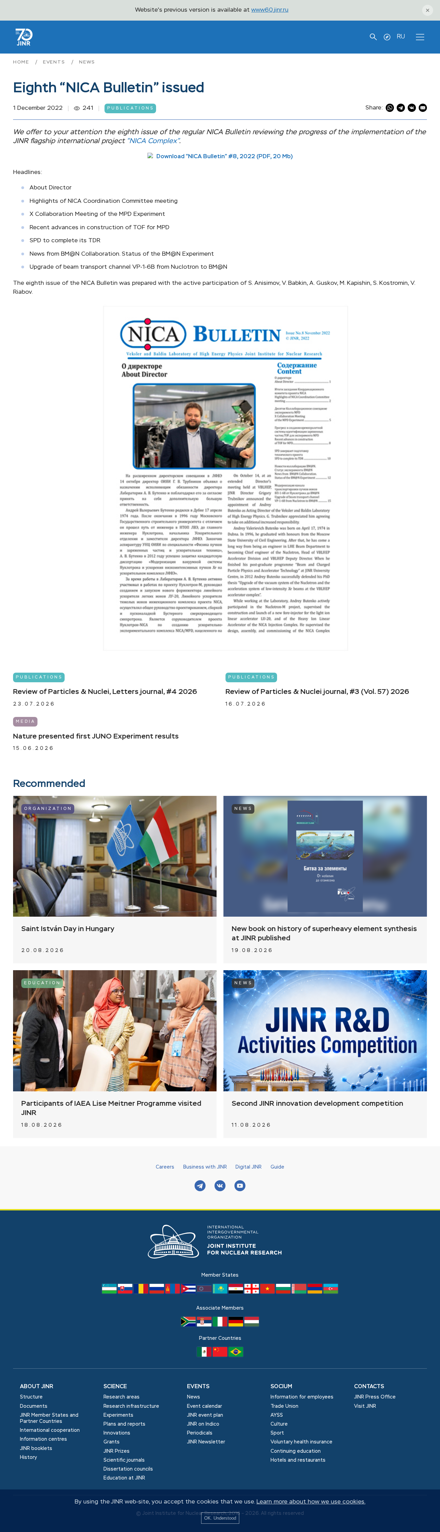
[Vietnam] (268, 1292)
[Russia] (157, 1292)
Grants (111, 1442)
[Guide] (387, 37)
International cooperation (50, 1430)
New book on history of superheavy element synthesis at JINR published (324, 934)
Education (42, 983)
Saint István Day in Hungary (67, 929)
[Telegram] (200, 1186)
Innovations (116, 1433)
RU (401, 37)
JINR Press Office (375, 1397)
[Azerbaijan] (330, 1292)
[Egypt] (236, 1292)
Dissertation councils (128, 1469)
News (87, 62)
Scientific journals (124, 1460)
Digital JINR (248, 1167)
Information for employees (302, 1397)
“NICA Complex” (152, 141)
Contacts (369, 1387)
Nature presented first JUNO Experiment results (96, 736)
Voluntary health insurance (301, 1442)
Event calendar (204, 1406)
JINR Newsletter (206, 1442)
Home (22, 62)
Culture (279, 1424)
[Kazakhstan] (221, 1292)
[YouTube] (239, 1186)
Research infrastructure (131, 1406)
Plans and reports (124, 1424)
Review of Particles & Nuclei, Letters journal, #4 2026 (105, 692)
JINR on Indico (203, 1424)
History (28, 1457)
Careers (165, 1167)
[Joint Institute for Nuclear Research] (220, 1266)
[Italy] (221, 1325)
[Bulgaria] (284, 1292)
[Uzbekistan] (110, 1292)
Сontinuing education (296, 1451)
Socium (281, 1387)
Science (115, 1387)
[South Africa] (189, 1325)
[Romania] (142, 1292)
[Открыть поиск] (373, 37)
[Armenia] (315, 1292)
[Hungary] (251, 1325)
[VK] (220, 1186)
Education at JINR (124, 1478)
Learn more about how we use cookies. (310, 1502)
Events (55, 62)
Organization (48, 809)
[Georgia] (252, 1292)
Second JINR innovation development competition (317, 1103)
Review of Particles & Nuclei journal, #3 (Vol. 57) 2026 (317, 692)
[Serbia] (205, 1325)
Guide (277, 1167)
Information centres (43, 1439)
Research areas (121, 1397)
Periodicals (199, 1433)
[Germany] (236, 1325)
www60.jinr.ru (269, 10)
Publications (130, 108)
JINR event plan (205, 1415)
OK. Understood (220, 1518)
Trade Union (284, 1406)
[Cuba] (189, 1292)
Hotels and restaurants (298, 1460)
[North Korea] (205, 1292)
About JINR (36, 1387)
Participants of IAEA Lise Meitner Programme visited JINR (111, 1108)
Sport (277, 1433)
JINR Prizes (116, 1451)
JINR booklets (36, 1448)
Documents (33, 1406)
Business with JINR (205, 1167)
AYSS (277, 1415)
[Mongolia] (173, 1292)
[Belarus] (300, 1292)
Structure (31, 1397)
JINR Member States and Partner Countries (49, 1418)
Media (25, 722)
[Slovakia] (126, 1292)
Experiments (118, 1415)
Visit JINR (365, 1406)
